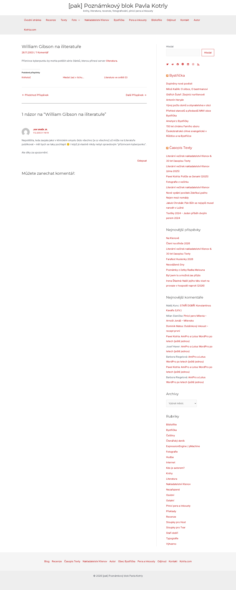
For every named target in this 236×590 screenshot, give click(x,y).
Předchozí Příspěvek (35, 95)
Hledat (170, 46)
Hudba (170, 457)
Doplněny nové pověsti (179, 83)
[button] (78, 20)
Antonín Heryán (175, 99)
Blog (46, 561)
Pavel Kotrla (173, 336)
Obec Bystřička (126, 561)
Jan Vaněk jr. (40, 129)
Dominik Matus (174, 326)
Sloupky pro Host (176, 522)
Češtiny (170, 435)
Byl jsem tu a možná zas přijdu (183, 275)
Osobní (170, 495)
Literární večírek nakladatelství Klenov (187, 187)
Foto (74, 20)
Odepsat (142, 160)
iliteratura (111, 60)
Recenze (51, 20)
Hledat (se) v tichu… (73, 77)
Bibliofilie (156, 20)
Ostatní (170, 500)
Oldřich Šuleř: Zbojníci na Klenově (185, 94)
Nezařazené (173, 489)
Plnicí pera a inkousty (178, 505)
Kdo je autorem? (175, 467)
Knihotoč (26, 77)
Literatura (171, 478)
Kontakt (184, 20)
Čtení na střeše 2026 (178, 243)
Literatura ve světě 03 (115, 77)
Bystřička (119, 20)
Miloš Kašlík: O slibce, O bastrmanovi (187, 89)
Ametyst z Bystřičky (177, 121)
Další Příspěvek (136, 95)
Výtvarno (171, 543)
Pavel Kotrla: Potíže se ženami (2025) (187, 176)
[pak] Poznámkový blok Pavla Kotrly (118, 5)
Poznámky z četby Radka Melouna (185, 269)
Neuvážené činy (175, 264)
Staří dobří (172, 532)
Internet (170, 462)
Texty (64, 20)
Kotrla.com (30, 29)
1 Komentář (42, 52)
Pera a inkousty (138, 20)
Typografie (172, 538)
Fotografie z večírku (177, 181)
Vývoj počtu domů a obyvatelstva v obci (188, 105)
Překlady (171, 511)
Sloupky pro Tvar (175, 527)
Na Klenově (172, 238)
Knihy (169, 473)
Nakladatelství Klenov (97, 20)
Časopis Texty (180, 148)
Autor (197, 20)
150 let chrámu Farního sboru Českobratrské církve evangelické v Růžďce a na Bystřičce (186, 131)
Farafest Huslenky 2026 (179, 259)
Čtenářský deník (175, 440)
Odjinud (171, 20)
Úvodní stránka (32, 20)
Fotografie (172, 451)
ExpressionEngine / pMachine (183, 446)
